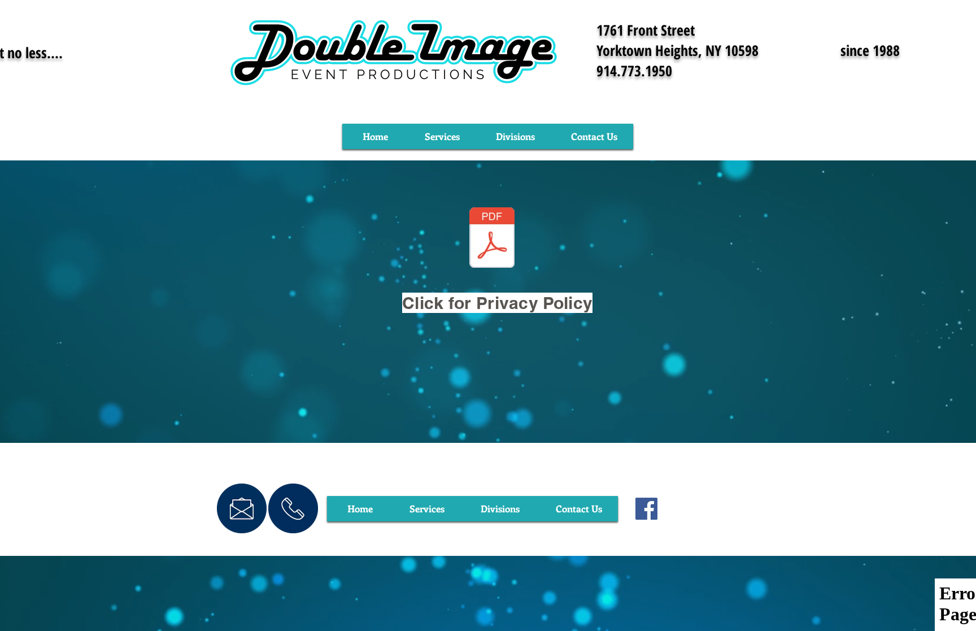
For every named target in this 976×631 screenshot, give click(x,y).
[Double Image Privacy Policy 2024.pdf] (492, 238)
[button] (442, 136)
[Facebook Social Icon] (646, 509)
